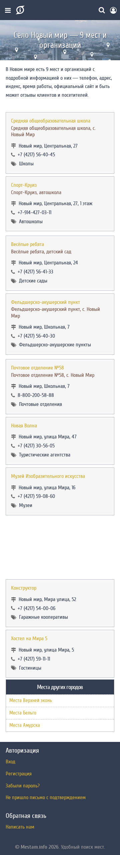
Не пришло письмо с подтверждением (46, 797)
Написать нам (20, 827)
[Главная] (19, 10)
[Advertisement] (60, 547)
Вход (10, 762)
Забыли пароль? (23, 786)
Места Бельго (22, 713)
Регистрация (19, 774)
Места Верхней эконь (30, 700)
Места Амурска (24, 725)
